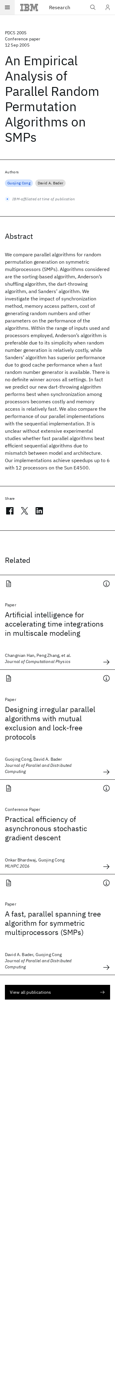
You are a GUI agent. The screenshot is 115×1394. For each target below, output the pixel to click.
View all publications (30, 992)
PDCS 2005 (15, 33)
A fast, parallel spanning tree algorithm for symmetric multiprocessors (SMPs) (53, 923)
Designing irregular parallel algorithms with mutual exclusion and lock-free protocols (50, 723)
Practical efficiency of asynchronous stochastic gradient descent (46, 828)
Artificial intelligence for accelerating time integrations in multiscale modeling (54, 624)
